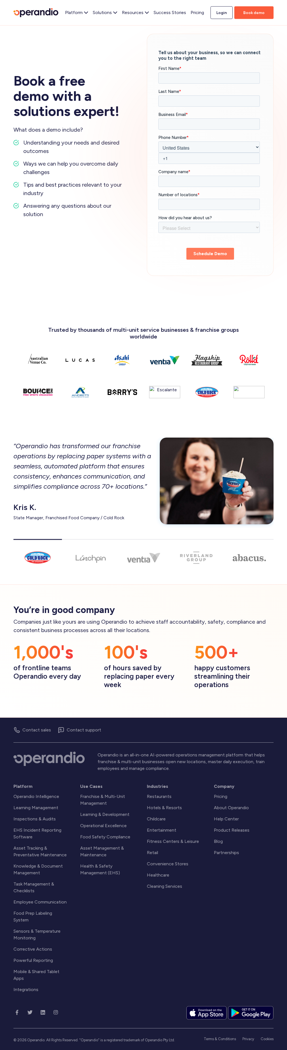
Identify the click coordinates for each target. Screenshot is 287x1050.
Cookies (267, 1039)
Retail (152, 852)
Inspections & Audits (34, 819)
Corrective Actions (32, 949)
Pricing (220, 796)
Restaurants (159, 796)
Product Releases (231, 830)
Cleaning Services (164, 886)
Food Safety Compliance (105, 836)
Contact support (84, 730)
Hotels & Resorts (164, 807)
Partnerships (226, 852)
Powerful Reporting (33, 960)
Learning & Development (104, 814)
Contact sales (36, 730)
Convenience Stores (167, 863)
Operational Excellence (103, 825)
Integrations (25, 989)
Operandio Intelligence (36, 796)
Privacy (248, 1039)
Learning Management (35, 807)
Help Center (226, 819)
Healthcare (158, 875)
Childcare (156, 819)
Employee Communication (40, 902)
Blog (218, 841)
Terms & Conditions (220, 1039)
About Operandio (231, 807)
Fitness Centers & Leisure (173, 841)
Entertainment (161, 830)
